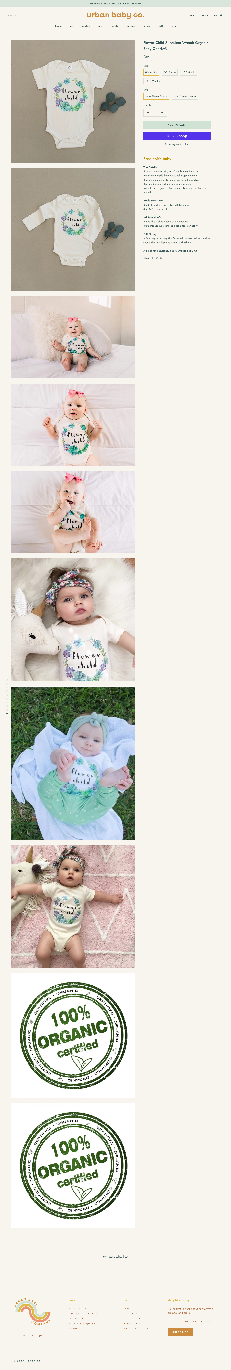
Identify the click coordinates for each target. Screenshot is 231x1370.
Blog (73, 1328)
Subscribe (180, 1332)
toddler (115, 26)
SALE (173, 26)
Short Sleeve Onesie (156, 96)
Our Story (78, 1308)
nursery (147, 26)
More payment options (177, 144)
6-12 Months (188, 72)
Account (191, 15)
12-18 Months (152, 81)
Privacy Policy (136, 1328)
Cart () (218, 15)
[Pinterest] (161, 258)
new (71, 26)
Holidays (85, 26)
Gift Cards (133, 1323)
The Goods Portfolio (87, 1313)
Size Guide (132, 1318)
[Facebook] (152, 258)
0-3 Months (151, 72)
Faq (126, 1308)
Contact (130, 1313)
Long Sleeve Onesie (185, 96)
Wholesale (78, 1318)
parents (131, 26)
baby (101, 26)
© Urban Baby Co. (28, 1361)
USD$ (11, 15)
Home (58, 26)
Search (205, 15)
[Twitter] (157, 258)
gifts (161, 26)
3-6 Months (170, 72)
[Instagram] (32, 1336)
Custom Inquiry (82, 1323)
